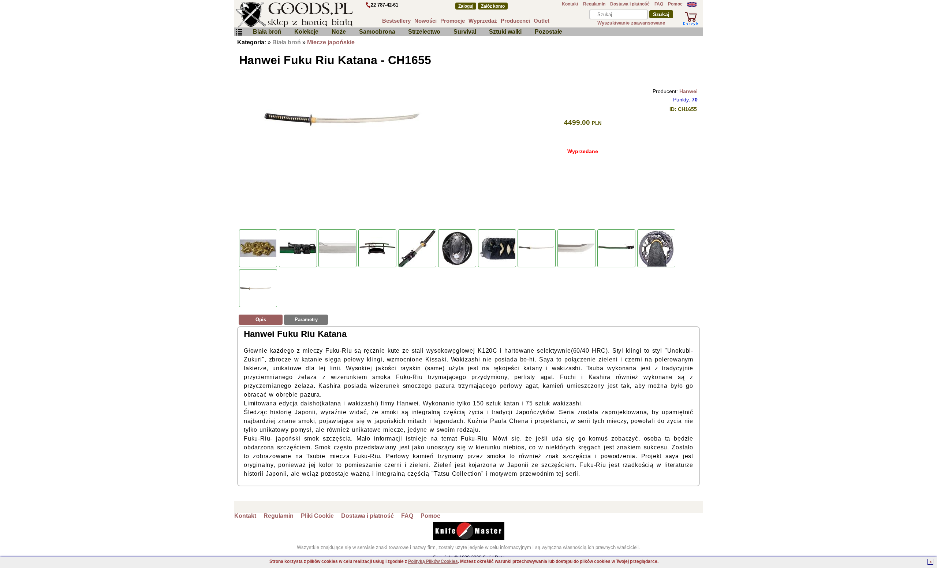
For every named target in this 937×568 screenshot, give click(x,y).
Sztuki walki (505, 32)
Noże (339, 32)
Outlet (541, 21)
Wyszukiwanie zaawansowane (631, 23)
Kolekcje (306, 32)
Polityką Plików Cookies (433, 561)
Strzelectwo (424, 32)
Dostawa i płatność (630, 4)
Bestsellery (396, 21)
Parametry (306, 319)
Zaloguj (465, 6)
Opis (260, 319)
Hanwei (688, 91)
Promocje (452, 21)
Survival (464, 32)
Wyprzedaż (482, 21)
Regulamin (594, 4)
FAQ (658, 4)
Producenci (515, 21)
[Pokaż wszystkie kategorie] (239, 32)
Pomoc (675, 4)
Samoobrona (377, 32)
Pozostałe (548, 32)
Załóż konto (493, 6)
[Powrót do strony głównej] (316, 14)
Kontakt (570, 4)
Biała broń (267, 32)
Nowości (425, 21)
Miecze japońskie (331, 42)
